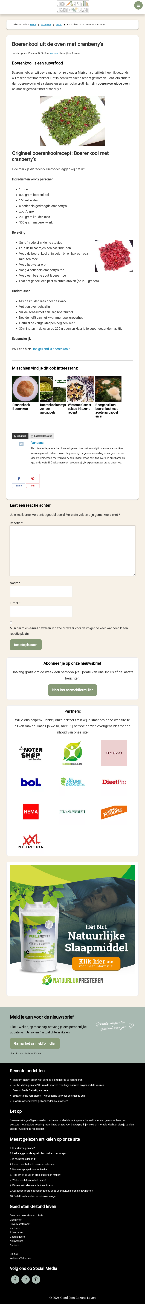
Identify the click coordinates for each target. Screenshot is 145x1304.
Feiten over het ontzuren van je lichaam (34, 1164)
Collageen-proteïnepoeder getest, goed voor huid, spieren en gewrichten (52, 1190)
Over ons (15, 1215)
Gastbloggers (17, 1236)
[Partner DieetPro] (114, 782)
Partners (15, 1228)
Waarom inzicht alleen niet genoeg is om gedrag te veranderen (48, 1079)
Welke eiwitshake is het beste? (29, 1180)
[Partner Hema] (31, 811)
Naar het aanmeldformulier (72, 690)
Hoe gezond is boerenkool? (51, 349)
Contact (14, 1245)
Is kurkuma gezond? (23, 1148)
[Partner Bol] (31, 782)
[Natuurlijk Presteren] (72, 989)
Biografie (21, 436)
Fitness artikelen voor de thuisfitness (32, 1185)
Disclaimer (16, 1219)
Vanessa (37, 443)
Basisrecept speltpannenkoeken (30, 1169)
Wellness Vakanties (20, 1258)
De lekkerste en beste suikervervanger (35, 1196)
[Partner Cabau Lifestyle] (114, 753)
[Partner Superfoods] (114, 811)
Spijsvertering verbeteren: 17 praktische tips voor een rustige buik (49, 1095)
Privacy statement (20, 1224)
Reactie (16, 523)
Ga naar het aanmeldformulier (35, 1043)
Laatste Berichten (43, 436)
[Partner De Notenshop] (31, 753)
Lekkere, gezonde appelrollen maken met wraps (39, 1153)
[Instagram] (21, 445)
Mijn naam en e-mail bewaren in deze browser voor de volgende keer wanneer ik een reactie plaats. (69, 630)
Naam (15, 583)
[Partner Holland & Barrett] (72, 811)
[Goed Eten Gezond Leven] (72, 6)
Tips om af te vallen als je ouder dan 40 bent (36, 1174)
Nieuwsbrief (16, 1241)
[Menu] (138, 5)
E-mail (15, 603)
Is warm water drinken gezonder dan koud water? (40, 1101)
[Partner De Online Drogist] (72, 782)
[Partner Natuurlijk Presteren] (72, 753)
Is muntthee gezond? (24, 1158)
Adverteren (16, 1232)
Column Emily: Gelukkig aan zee (30, 1090)
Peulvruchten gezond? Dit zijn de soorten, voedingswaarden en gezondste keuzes (58, 1085)
